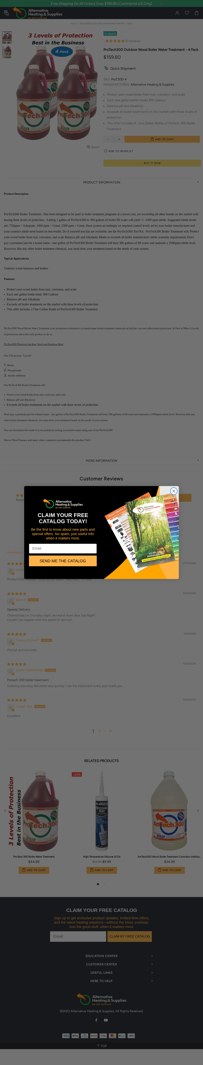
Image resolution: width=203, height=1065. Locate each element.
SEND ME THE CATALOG (63, 561)
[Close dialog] (173, 491)
